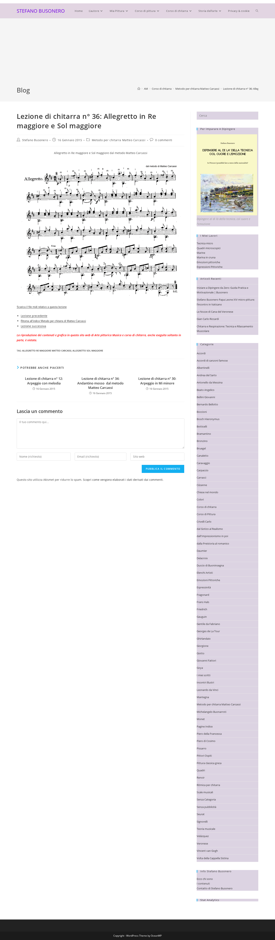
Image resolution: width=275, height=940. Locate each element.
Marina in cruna (206, 257)
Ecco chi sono (205, 879)
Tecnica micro (205, 243)
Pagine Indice (205, 726)
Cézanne (202, 485)
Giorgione (202, 646)
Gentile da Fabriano (208, 624)
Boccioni (202, 412)
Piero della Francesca (209, 734)
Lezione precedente (34, 316)
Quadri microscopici (208, 248)
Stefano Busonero (35, 140)
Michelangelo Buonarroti (211, 712)
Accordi (201, 353)
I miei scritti (203, 675)
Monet (201, 719)
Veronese (202, 843)
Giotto (200, 653)
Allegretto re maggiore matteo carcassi (46, 350)
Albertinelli (203, 368)
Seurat (201, 814)
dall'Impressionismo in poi (212, 536)
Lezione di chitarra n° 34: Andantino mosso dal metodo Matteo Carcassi (100, 383)
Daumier (202, 551)
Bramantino (204, 434)
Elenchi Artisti (205, 572)
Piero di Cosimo (206, 741)
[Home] (139, 88)
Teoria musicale (206, 829)
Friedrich (202, 609)
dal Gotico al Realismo (210, 529)
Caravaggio (203, 463)
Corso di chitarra (206, 507)
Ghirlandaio (204, 638)
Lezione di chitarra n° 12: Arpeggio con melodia (44, 380)
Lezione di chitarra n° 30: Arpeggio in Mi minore (157, 380)
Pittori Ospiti (204, 755)
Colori (200, 499)
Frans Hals (203, 602)
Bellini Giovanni (206, 397)
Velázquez (203, 836)
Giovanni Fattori (206, 660)
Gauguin (202, 616)
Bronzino (202, 441)
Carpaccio (202, 470)
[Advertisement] (137, 55)
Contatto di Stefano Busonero (215, 888)
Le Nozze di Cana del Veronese (215, 311)
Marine (201, 253)
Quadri (201, 770)
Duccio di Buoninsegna (210, 565)
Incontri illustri (205, 682)
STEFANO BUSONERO (41, 10)
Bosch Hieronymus (208, 419)
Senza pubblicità (206, 807)
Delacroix (202, 558)
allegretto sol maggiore (87, 350)
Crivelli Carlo (204, 521)
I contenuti (203, 883)
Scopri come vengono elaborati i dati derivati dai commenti (123, 480)
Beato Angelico (205, 390)
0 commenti (163, 140)
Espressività (204, 587)
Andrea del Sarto (207, 375)
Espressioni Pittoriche (209, 267)
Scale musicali (205, 792)
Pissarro (201, 748)
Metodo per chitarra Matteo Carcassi (119, 140)
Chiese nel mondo (207, 492)
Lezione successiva (33, 326)
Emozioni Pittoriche (208, 580)
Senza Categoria (206, 799)
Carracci (201, 477)
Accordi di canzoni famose (212, 360)
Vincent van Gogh (207, 851)
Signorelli (202, 821)
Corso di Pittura (206, 514)
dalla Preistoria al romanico (213, 543)
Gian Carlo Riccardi (208, 319)
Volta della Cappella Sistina (212, 858)
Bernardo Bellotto (207, 404)
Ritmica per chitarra (208, 785)
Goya (200, 668)
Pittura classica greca (209, 763)
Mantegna (203, 697)
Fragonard (203, 595)
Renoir (201, 777)
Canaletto (202, 455)
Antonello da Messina (209, 382)
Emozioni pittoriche (208, 262)
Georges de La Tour (208, 631)
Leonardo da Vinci (207, 690)
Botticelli (202, 426)
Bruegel (201, 448)
